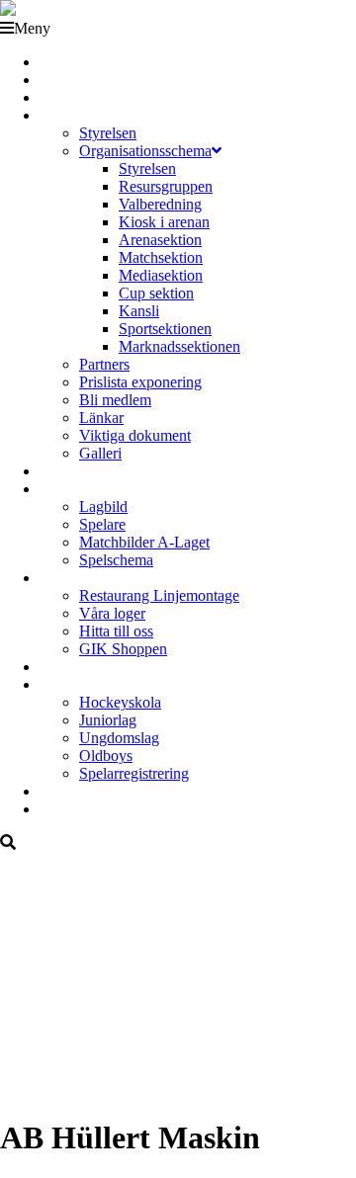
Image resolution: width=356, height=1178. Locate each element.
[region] (178, 975)
